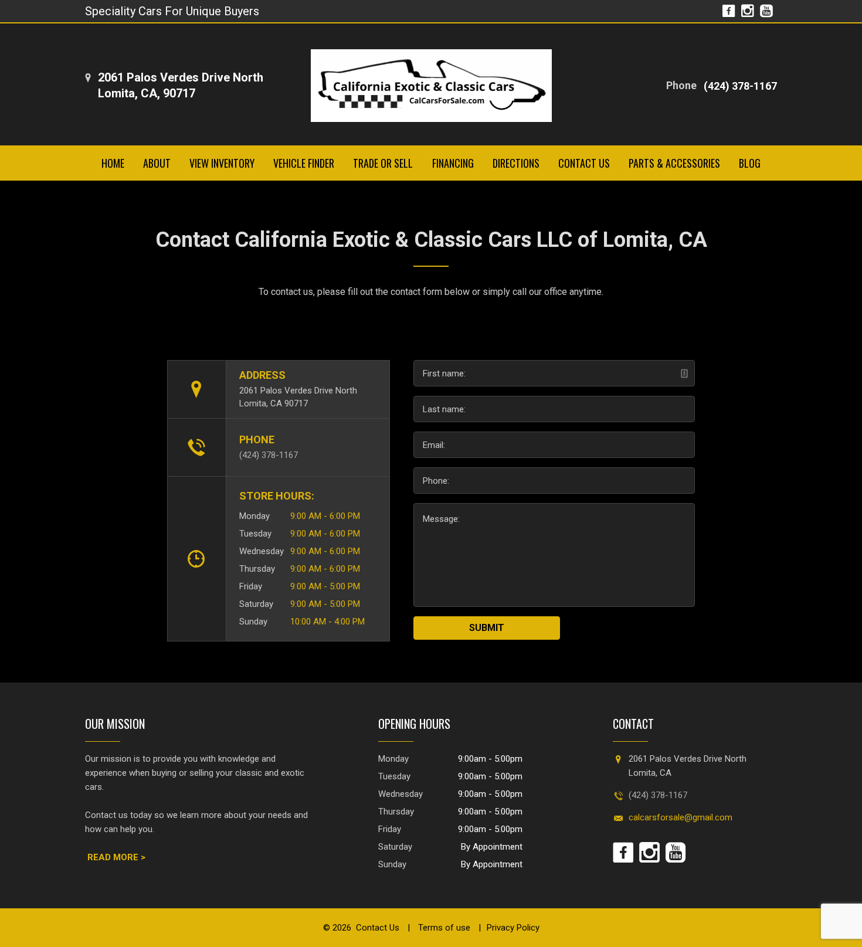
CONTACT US (584, 163)
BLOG (750, 163)
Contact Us (377, 927)
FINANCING (453, 163)
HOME (112, 163)
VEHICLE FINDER (303, 163)
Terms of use (443, 927)
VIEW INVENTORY (221, 163)
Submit (486, 627)
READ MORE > (116, 857)
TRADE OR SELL (383, 163)
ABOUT (157, 163)
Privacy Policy (513, 927)
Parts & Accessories (674, 163)
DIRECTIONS (516, 163)
